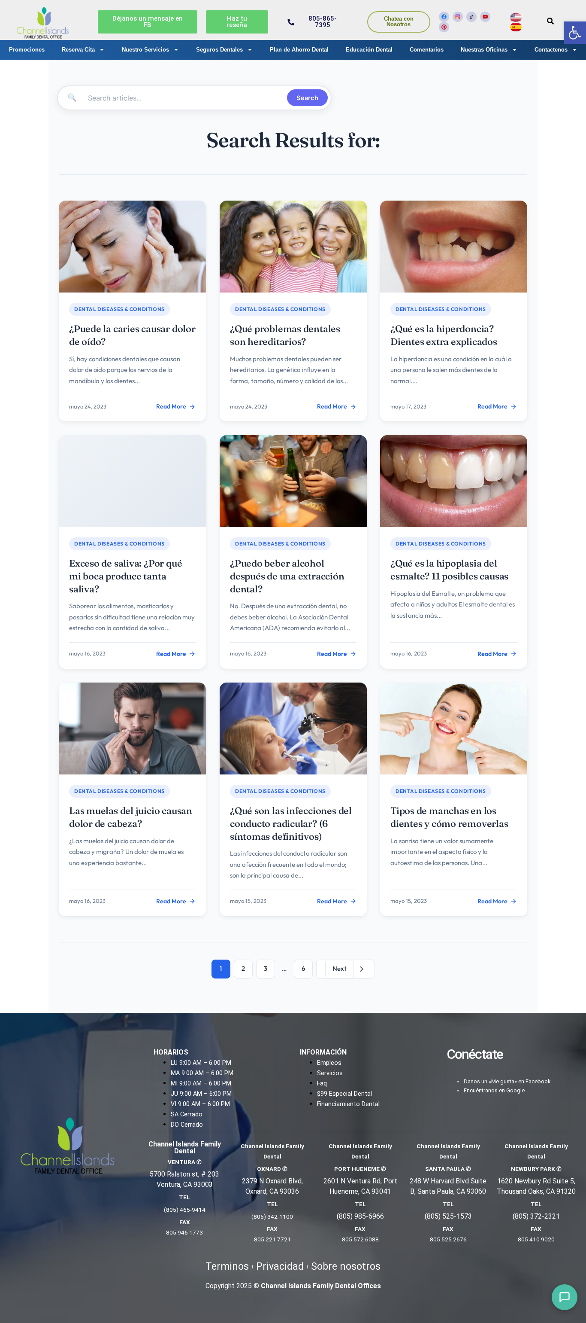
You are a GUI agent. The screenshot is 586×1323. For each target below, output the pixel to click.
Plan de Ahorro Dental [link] (299, 49)
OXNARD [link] (272, 1168)
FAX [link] (184, 1222)
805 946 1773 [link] (184, 1232)
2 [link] (243, 968)
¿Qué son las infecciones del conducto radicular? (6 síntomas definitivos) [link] (291, 823)
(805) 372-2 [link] (530, 1216)
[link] (575, 32)
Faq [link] (322, 1083)
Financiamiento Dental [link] (348, 1104)
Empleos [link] (329, 1063)
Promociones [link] (27, 49)
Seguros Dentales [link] (219, 49)
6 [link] (303, 968)
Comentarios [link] (427, 49)
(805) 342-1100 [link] (272, 1216)
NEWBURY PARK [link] (536, 1168)
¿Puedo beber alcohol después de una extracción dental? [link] (287, 575)
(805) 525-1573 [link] (448, 1216)
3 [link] (265, 968)
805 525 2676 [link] (448, 1239)
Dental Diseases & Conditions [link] (119, 309)
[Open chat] (564, 1297)
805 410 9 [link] (531, 1239)
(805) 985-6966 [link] (360, 1216)
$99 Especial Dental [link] (344, 1093)
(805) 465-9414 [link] (184, 1209)
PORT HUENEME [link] (360, 1168)
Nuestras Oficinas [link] (484, 49)
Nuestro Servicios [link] (145, 49)
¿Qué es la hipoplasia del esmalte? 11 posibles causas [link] (449, 569)
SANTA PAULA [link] (448, 1168)
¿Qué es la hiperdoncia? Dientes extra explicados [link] (443, 335)
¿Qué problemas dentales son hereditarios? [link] (285, 335)
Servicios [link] (330, 1073)
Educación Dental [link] (369, 49)
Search (307, 97)
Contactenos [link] (551, 49)
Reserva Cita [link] (78, 49)
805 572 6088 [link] (360, 1239)
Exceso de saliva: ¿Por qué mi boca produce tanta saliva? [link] (125, 575)
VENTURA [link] (185, 1161)
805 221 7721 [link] (272, 1239)
